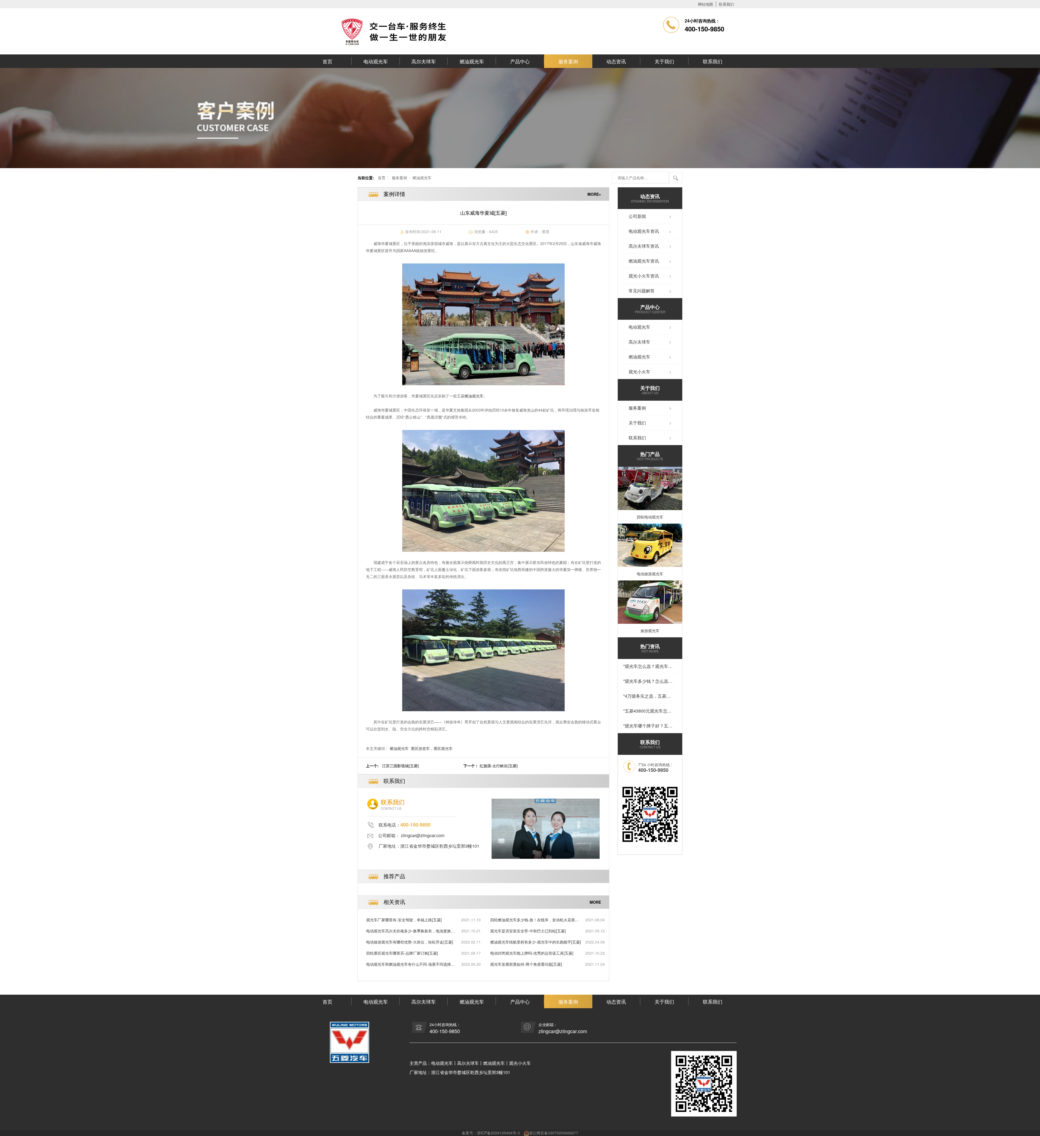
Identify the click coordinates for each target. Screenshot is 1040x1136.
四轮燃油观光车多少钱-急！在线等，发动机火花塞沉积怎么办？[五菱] (534, 920)
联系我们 (726, 4)
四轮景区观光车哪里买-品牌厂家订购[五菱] (402, 953)
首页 (327, 61)
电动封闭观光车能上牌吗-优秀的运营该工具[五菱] (531, 953)
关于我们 (664, 61)
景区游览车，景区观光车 (432, 748)
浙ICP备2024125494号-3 (498, 1132)
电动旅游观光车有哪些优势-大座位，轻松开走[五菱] (409, 942)
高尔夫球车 (423, 61)
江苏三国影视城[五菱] (400, 765)
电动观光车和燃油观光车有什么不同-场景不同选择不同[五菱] (410, 964)
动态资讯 (616, 61)
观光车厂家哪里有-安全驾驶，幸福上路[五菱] (404, 919)
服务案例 (568, 61)
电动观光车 (375, 61)
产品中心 (520, 61)
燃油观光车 (472, 61)
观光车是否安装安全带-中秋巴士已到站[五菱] (528, 930)
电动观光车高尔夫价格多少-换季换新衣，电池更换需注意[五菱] (410, 931)
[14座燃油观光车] (483, 324)
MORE (595, 902)
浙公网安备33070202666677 (553, 1132)
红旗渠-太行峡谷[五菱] (499, 765)
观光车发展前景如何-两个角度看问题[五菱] (526, 964)
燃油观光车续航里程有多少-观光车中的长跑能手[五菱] (535, 942)
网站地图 (705, 4)
